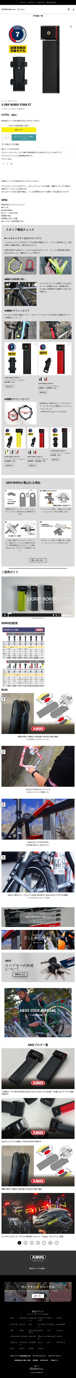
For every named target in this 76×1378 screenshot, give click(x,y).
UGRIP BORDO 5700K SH (45, 384)
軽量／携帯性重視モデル (30, 152)
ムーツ (40, 1342)
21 (50, 1243)
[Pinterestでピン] (11, 163)
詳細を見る (9, 386)
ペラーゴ (59, 1336)
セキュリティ (9, 156)
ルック (12, 1348)
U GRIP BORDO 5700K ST (12, 378)
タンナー (41, 1330)
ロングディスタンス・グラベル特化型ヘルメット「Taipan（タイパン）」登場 (32, 1236)
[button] (21, 9)
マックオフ (32, 1342)
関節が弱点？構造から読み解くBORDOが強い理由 (38, 736)
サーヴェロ (50, 1324)
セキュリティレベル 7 (16, 152)
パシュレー (60, 1330)
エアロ (49, 1318)
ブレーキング (51, 1336)
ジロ (11, 1330)
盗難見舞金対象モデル (26, 156)
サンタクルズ (61, 1324)
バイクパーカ (14, 1336)
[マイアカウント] (74, 9)
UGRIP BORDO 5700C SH (11, 457)
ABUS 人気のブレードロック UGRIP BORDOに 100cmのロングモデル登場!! (38, 895)
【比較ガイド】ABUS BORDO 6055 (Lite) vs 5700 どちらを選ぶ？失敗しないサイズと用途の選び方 (37, 1092)
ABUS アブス (12, 101)
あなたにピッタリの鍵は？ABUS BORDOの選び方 (21, 1141)
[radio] (40, 379)
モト (48, 1342)
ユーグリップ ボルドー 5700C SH (14, 459)
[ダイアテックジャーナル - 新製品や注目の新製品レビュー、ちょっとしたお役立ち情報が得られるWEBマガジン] (8, 9)
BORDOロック (43, 152)
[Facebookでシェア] (3, 163)
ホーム (3, 101)
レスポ (31, 1348)
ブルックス (32, 1336)
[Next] (56, 1243)
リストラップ (61, 1342)
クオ (30, 1324)
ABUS (9, 159)
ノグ (48, 1330)
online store (51, 2)
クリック (22, 1324)
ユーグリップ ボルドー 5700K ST (14, 380)
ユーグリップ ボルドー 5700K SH (48, 386)
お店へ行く (41, 2)
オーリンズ (13, 1324)
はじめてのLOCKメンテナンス (38, 789)
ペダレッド (13, 1342)
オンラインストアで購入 (23, 137)
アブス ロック (23, 1318)
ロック (51, 152)
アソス (12, 1318)
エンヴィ (59, 1318)
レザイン (22, 1348)
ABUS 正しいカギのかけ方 (38, 842)
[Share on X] (7, 163)
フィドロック (23, 1336)
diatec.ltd (40, 1372)
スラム (21, 1330)
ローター (41, 1348)
